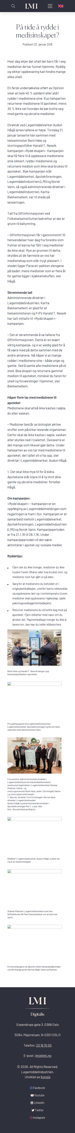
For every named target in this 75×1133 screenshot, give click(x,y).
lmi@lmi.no (43, 1055)
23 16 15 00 (44, 1045)
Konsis (45, 1077)
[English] (61, 6)
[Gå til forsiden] (31, 6)
